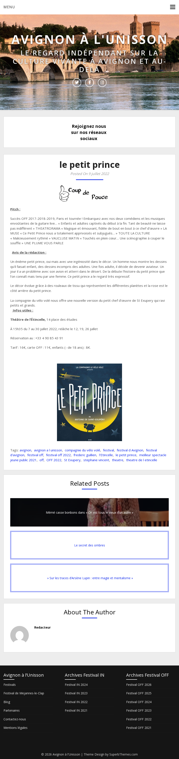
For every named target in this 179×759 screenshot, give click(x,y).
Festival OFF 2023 (138, 710)
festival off (35, 455)
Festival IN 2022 (76, 702)
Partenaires (11, 710)
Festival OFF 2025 (138, 693)
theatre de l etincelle (141, 460)
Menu (9, 7)
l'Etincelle (106, 455)
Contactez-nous (14, 719)
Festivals (9, 685)
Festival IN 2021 (76, 710)
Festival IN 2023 (76, 693)
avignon (25, 450)
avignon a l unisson (48, 450)
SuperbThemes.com (123, 754)
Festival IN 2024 (76, 685)
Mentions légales (15, 728)
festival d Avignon (130, 450)
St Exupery (72, 460)
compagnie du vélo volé (82, 450)
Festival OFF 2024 (138, 702)
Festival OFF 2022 (138, 719)
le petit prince (126, 455)
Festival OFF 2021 (138, 728)
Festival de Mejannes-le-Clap (23, 693)
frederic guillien (85, 455)
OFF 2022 (53, 460)
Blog (6, 702)
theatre (117, 460)
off (42, 460)
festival (108, 450)
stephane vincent (96, 460)
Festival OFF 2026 (138, 685)
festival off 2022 (58, 455)
